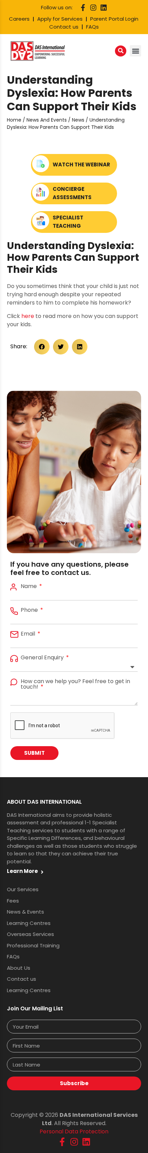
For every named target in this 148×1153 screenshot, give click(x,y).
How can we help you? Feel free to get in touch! (75, 684)
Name (29, 586)
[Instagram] (93, 7)
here (27, 316)
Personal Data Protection (74, 1131)
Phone (30, 610)
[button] (135, 50)
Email (28, 634)
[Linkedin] (103, 7)
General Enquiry (43, 657)
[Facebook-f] (83, 7)
